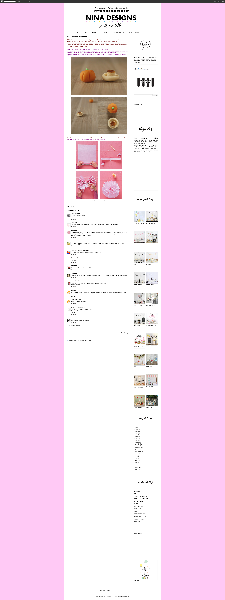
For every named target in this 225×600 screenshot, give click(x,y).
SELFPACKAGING (138, 501)
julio (136, 456)
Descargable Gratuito (152, 150)
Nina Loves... (153, 142)
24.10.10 (73, 322)
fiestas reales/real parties (146, 138)
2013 (136, 436)
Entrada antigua (125, 333)
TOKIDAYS (136, 511)
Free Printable (150, 147)
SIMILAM (136, 494)
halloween (155, 145)
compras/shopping (139, 143)
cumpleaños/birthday (139, 147)
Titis (72, 230)
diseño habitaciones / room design (148, 148)
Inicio (100, 333)
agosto (137, 453)
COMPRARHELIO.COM (140, 516)
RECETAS (94, 32)
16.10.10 (73, 314)
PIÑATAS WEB (137, 509)
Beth (72, 318)
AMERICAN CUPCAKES (140, 514)
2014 (136, 434)
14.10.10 (73, 219)
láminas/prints (153, 140)
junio (136, 458)
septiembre (138, 451)
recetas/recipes (138, 140)
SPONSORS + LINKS (134, 32)
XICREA (136, 504)
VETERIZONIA (137, 521)
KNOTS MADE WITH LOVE (141, 499)
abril (136, 462)
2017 (136, 427)
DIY (74, 206)
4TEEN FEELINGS (138, 506)
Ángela (73, 265)
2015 (136, 431)
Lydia (72, 222)
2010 (136, 443)
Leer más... (141, 62)
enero (136, 469)
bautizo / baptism (139, 150)
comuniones (149, 151)
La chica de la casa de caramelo (80, 241)
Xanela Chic (74, 281)
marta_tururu (74, 299)
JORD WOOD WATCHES (140, 496)
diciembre (137, 445)
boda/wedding (143, 151)
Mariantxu (74, 213)
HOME (71, 32)
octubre (137, 449)
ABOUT (79, 32)
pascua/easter (137, 151)
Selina (73, 273)
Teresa (73, 290)
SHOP (86, 32)
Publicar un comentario (75, 325)
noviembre (138, 447)
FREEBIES (104, 32)
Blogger (127, 596)
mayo (136, 460)
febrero (137, 467)
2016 (136, 429)
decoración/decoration (140, 142)
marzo (137, 465)
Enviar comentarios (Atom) (102, 337)
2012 (136, 438)
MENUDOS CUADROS (139, 519)
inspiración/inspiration (140, 145)
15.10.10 (73, 296)
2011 (136, 440)
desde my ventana (76, 307)
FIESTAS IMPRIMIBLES (117, 32)
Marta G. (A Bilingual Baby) (78, 250)
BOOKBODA (137, 491)
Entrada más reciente (74, 333)
